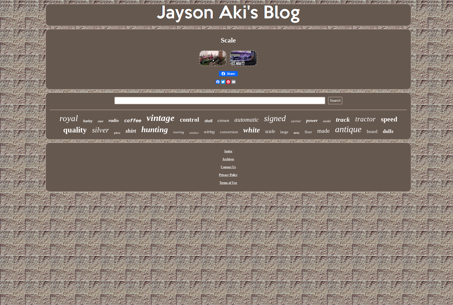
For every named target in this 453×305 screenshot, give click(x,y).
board (372, 131)
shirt (131, 131)
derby (296, 132)
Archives (228, 159)
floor (308, 132)
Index (228, 151)
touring (178, 132)
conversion (229, 132)
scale (270, 131)
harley (88, 121)
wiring (209, 132)
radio (114, 120)
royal (69, 118)
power (312, 120)
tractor (365, 119)
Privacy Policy (228, 175)
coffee (132, 120)
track (343, 119)
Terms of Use (228, 183)
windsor (194, 132)
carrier (296, 121)
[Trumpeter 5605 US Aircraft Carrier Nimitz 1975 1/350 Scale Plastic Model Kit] (243, 66)
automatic (246, 119)
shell (208, 121)
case (100, 121)
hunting (154, 129)
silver (100, 130)
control (189, 119)
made (323, 130)
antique (348, 129)
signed (275, 118)
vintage (161, 118)
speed (389, 119)
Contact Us (228, 167)
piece (117, 132)
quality (75, 129)
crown (223, 120)
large (284, 132)
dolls (388, 131)
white (251, 130)
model (327, 121)
